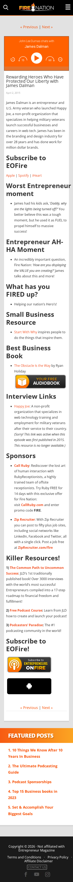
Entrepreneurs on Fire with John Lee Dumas (36, 7)
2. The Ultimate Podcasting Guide (32, 769)
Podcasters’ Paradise (26, 625)
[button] (5, 7)
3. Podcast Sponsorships (30, 781)
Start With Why (25, 332)
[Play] (37, 58)
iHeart (37, 175)
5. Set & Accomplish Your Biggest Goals (30, 810)
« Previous (29, 26)
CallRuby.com (32, 505)
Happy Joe (22, 406)
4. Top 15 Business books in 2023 (32, 794)
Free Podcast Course (26, 610)
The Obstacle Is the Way (32, 365)
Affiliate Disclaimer (38, 861)
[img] (13, 59)
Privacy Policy (58, 857)
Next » (47, 26)
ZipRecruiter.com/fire (35, 547)
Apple (10, 175)
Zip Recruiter (24, 519)
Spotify (23, 175)
